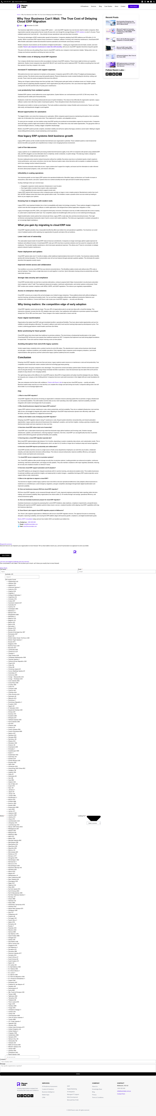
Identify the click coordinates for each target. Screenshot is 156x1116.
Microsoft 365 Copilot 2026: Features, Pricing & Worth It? (125, 48)
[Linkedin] (142, 2)
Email (80, 569)
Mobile (2, 816)
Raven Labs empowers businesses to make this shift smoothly (42, 47)
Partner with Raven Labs (55, 382)
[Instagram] (145, 2)
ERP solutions (80, 32)
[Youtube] (148, 2)
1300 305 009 (32, 522)
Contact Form (121, 1094)
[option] (23, 581)
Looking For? (82, 816)
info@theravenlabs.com (31, 524)
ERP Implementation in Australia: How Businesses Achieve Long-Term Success (126, 65)
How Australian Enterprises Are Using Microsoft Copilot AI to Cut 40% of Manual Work (126, 23)
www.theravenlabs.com (30, 526)
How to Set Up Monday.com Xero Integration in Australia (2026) (126, 39)
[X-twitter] (154, 2)
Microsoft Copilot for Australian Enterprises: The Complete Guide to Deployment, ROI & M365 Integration (126, 31)
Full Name (3, 569)
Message (2, 1064)
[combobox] (22, 574)
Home (18, 14)
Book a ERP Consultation (25, 519)
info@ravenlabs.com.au (124, 1091)
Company (3, 1059)
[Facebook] (151, 2)
